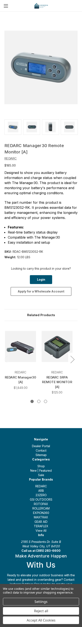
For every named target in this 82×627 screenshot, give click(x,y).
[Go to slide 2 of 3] (38, 401)
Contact (41, 450)
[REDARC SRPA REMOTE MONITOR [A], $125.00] (57, 346)
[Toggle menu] (6, 6)
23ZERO (41, 495)
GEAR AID (41, 521)
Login (41, 279)
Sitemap (41, 455)
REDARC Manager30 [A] (20, 379)
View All (41, 530)
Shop (41, 466)
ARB (41, 490)
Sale (41, 475)
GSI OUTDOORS (41, 499)
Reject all (41, 611)
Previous (5, 359)
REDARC (41, 486)
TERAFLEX (41, 526)
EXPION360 (41, 513)
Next (72, 359)
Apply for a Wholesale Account (41, 291)
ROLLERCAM (41, 508)
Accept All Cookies (41, 620)
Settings (41, 601)
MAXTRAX (41, 517)
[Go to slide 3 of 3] (45, 401)
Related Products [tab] (41, 315)
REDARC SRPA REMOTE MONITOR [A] (57, 382)
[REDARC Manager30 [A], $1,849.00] (20, 346)
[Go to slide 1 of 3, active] (32, 401)
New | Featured (41, 470)
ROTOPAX (41, 504)
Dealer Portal (41, 446)
